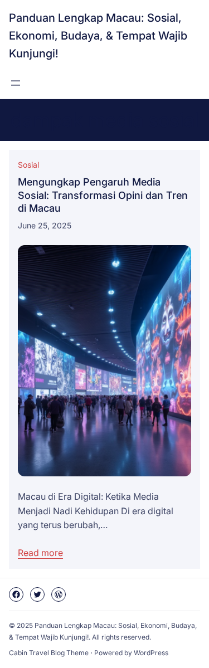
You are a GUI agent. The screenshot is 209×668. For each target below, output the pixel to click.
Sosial (28, 164)
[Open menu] (15, 83)
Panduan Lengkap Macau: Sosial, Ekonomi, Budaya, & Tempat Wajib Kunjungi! (98, 35)
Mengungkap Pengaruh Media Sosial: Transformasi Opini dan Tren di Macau (103, 194)
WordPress (151, 653)
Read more (40, 552)
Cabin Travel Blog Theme (49, 653)
